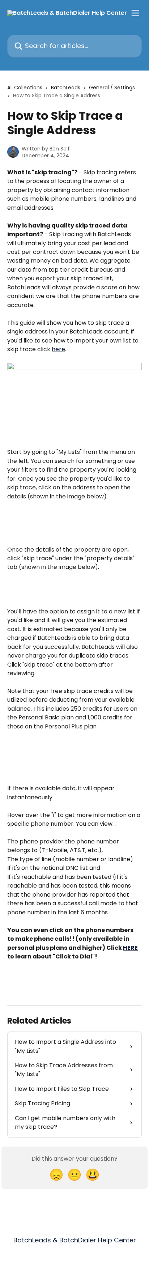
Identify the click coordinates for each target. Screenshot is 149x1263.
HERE (130, 948)
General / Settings (112, 87)
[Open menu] (135, 13)
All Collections (24, 87)
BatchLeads (65, 87)
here (58, 349)
